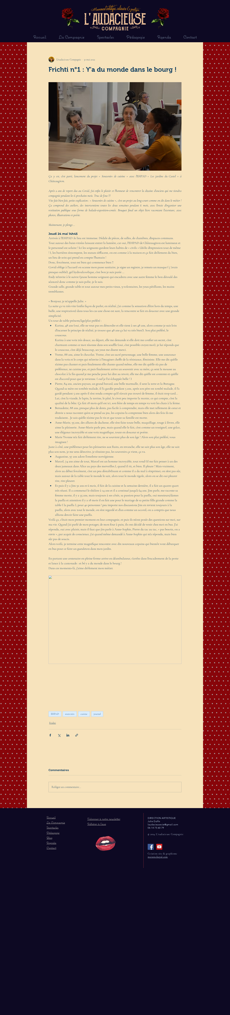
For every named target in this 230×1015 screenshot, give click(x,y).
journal (97, 713)
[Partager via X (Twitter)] (59, 735)
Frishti (52, 722)
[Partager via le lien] (76, 735)
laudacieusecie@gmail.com (163, 824)
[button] (103, 819)
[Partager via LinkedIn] (68, 735)
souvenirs (69, 713)
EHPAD (55, 713)
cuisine (84, 713)
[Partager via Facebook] (50, 735)
